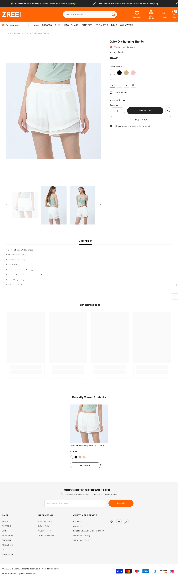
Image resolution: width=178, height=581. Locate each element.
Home (8, 33)
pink (84, 457)
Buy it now (141, 119)
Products (18, 33)
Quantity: (114, 105)
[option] (54, 111)
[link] (151, 14)
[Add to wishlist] (168, 110)
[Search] (90, 14)
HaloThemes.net (28, 573)
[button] (6, 205)
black (75, 457)
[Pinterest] (111, 521)
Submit (121, 503)
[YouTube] (119, 521)
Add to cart (145, 110)
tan (79, 457)
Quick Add (85, 465)
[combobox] (86, 14)
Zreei (120, 52)
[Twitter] (126, 521)
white (71, 457)
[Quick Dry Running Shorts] (89, 423)
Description (85, 240)
